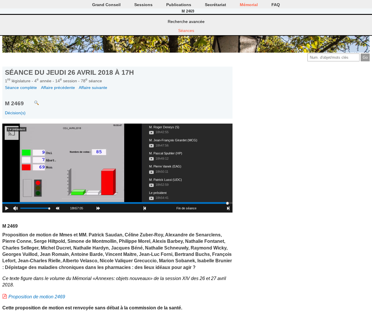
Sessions (143, 4)
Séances (186, 30)
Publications (178, 4)
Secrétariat (215, 4)
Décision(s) (15, 112)
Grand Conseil (106, 4)
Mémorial (249, 4)
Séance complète (21, 87)
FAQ (275, 4)
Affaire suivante (93, 87)
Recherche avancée (186, 21)
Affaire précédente (58, 87)
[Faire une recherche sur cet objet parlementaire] (32, 100)
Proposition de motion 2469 (36, 296)
